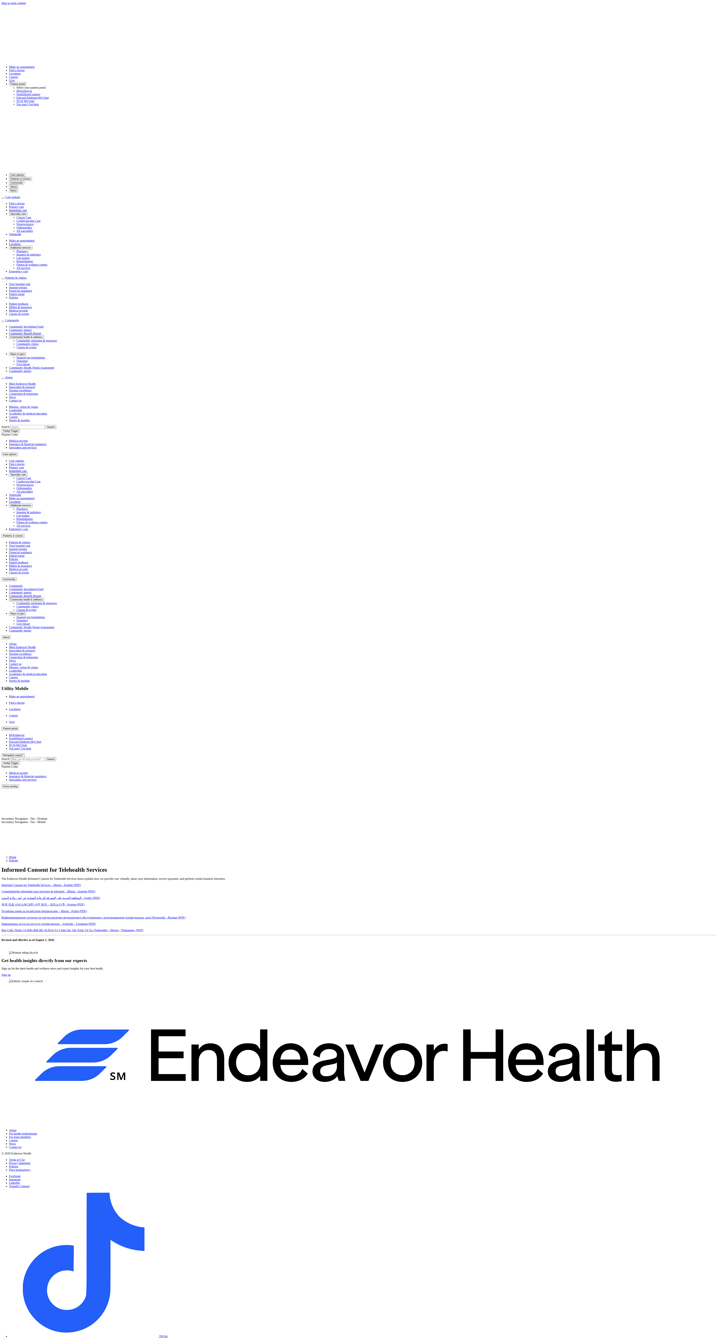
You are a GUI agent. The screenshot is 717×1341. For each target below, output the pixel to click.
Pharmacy (22, 251)
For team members (20, 1137)
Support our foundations (30, 357)
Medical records (18, 310)
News (12, 397)
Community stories (20, 371)
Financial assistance (20, 290)
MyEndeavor (24, 91)
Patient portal (17, 84)
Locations (15, 73)
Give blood (23, 364)
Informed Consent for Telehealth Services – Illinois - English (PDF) (41, 885)
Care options (17, 175)
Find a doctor (17, 70)
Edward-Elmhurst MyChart (32, 97)
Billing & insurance (20, 307)
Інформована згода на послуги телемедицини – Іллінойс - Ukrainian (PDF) (48, 923)
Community (16, 182)
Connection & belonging (23, 393)
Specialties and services (23, 447)
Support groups (18, 287)
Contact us (15, 400)
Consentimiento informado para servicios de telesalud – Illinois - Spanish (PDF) (48, 891)
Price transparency (20, 1169)
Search (5, 426)
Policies (13, 297)
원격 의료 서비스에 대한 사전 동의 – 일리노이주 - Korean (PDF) (42, 904)
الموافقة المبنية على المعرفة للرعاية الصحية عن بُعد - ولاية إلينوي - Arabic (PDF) (50, 898)
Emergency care (18, 271)
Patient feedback (18, 303)
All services (23, 268)
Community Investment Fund (26, 326)
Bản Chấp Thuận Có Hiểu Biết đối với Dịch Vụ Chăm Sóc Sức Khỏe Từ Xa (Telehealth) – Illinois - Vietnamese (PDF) (72, 930)
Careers (13, 77)
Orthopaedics (24, 227)
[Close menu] (2, 198)
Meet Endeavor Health (22, 383)
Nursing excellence (20, 390)
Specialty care (18, 214)
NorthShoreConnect (28, 94)
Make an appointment (22, 66)
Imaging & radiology (28, 254)
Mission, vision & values (23, 406)
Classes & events (19, 314)
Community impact (20, 330)
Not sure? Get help (27, 104)
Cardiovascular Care (28, 220)
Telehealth (15, 234)
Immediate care (18, 210)
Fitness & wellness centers (31, 264)
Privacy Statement (19, 1163)
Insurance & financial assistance (27, 444)
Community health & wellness (26, 337)
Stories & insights (19, 420)
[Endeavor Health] (358, 168)
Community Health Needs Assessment (31, 367)
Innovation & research (22, 387)
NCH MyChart (25, 101)
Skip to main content (13, 3)
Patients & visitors (20, 178)
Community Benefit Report (25, 333)
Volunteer (22, 361)
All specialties (24, 230)
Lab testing (23, 258)
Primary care (16, 206)
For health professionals (23, 1133)
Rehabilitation (24, 261)
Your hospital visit (19, 284)
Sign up (6, 974)
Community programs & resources (36, 340)
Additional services (20, 247)
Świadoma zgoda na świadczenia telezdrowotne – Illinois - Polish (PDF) (44, 911)
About (13, 186)
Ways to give (17, 354)
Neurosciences (25, 224)
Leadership (15, 410)
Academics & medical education (28, 413)
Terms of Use (17, 1159)
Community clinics (27, 344)
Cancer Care (23, 217)
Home (12, 857)
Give (12, 80)
